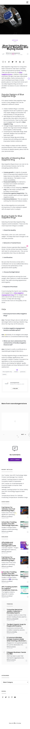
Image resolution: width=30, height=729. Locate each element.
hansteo (14, 646)
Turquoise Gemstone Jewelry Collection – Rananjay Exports (14, 611)
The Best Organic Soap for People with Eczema (16, 625)
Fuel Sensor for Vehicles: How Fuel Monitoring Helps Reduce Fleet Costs (9, 508)
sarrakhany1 (10, 516)
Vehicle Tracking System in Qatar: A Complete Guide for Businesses (13, 480)
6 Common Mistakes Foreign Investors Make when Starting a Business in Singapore (17, 639)
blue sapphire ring (7, 371)
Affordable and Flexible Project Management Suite (19, 418)
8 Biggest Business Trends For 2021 (16, 653)
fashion (16, 371)
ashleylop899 (15, 618)
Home (15, 41)
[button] (27, 2)
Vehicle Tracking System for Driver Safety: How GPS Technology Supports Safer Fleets (15, 491)
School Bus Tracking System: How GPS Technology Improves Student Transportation (10, 523)
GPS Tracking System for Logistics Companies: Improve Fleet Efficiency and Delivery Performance (10, 588)
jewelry (4, 374)
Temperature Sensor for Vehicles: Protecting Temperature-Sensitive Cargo (15, 496)
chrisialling (14, 632)
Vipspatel (15, 427)
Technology (16, 414)
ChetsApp (19, 723)
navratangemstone (15, 53)
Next (22, 434)
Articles (15, 40)
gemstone (22, 371)
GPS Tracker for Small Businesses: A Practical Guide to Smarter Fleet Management (13, 485)
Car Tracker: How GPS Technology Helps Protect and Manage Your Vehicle (14, 476)
